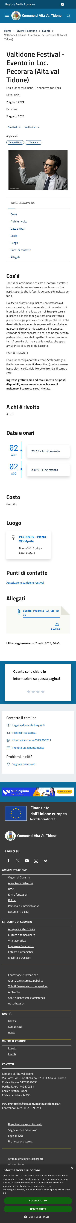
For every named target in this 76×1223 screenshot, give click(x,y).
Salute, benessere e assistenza (26, 998)
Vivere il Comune (27, 31)
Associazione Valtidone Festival (25, 582)
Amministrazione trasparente (25, 1159)
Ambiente (14, 992)
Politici (12, 900)
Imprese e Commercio (21, 946)
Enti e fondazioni (18, 894)
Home (7, 31)
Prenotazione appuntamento (25, 1124)
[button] (38, 1217)
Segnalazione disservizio (22, 1130)
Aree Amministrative (20, 883)
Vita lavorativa (17, 940)
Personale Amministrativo (23, 906)
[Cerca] (68, 16)
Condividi (13, 127)
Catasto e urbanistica (21, 952)
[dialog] (38, 1194)
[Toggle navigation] (7, 15)
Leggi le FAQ (15, 1136)
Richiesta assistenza (20, 1141)
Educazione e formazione (23, 975)
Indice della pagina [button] (22, 203)
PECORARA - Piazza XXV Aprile (32, 538)
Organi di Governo (19, 877)
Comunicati (15, 1026)
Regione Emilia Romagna (20, 4)
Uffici (11, 889)
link (4, 1193)
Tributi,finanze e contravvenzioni (28, 986)
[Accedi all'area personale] (62, 4)
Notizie (12, 1021)
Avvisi (11, 1032)
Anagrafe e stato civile (21, 929)
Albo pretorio (16, 1164)
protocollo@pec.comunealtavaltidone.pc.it (34, 1103)
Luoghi (12, 1048)
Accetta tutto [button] (38, 1200)
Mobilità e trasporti (19, 957)
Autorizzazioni (16, 1003)
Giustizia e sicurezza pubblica (25, 980)
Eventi (46, 31)
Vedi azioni (31, 127)
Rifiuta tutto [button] (38, 1209)
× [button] (72, 1168)
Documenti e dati (18, 911)
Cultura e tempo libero (21, 935)
